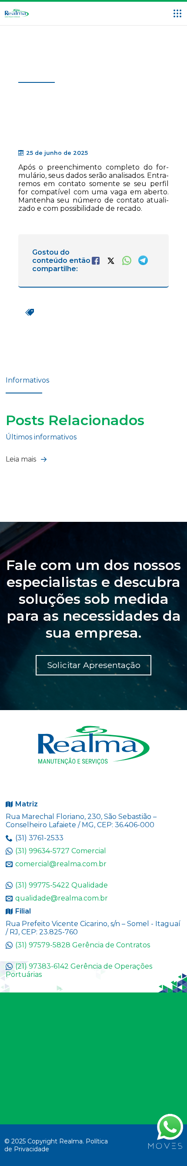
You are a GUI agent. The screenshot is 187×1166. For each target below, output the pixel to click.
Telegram (143, 260)
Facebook (96, 261)
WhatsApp (126, 260)
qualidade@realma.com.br (61, 898)
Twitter (111, 260)
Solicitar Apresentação (93, 665)
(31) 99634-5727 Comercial (60, 851)
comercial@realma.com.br (61, 864)
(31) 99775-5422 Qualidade (61, 885)
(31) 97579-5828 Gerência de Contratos (82, 945)
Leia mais (22, 459)
